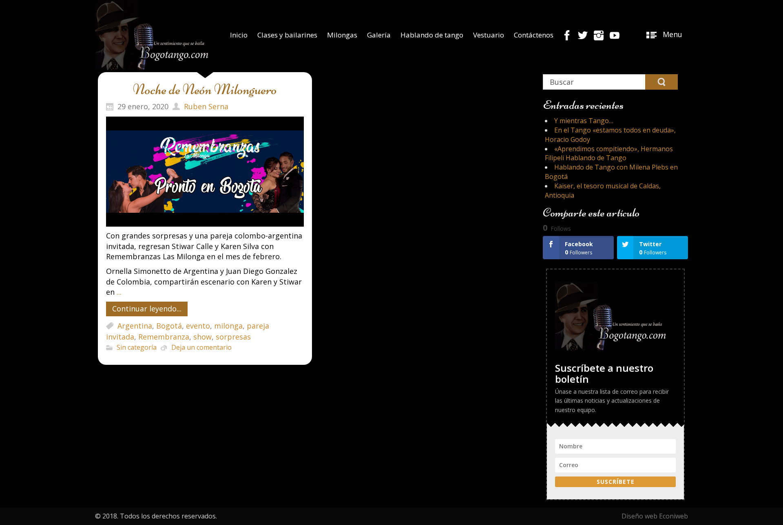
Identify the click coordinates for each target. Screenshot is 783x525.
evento (198, 326)
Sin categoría (137, 347)
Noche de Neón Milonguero (205, 89)
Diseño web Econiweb (655, 516)
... (119, 292)
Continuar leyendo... (146, 308)
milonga (228, 326)
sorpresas (233, 337)
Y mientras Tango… (583, 120)
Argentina (134, 326)
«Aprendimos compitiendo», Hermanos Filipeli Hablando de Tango (609, 153)
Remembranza (163, 337)
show (202, 337)
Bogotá (169, 326)
